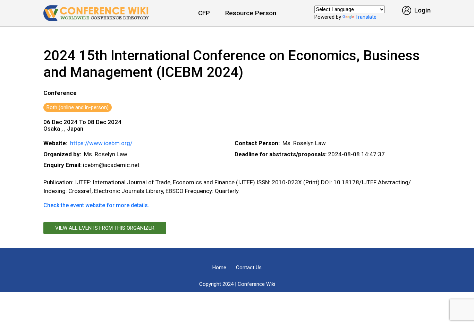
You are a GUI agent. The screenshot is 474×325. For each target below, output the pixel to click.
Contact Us (249, 267)
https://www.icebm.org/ (101, 143)
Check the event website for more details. (96, 205)
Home (219, 267)
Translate (365, 17)
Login (422, 10)
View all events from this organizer (104, 228)
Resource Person (250, 13)
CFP (204, 13)
